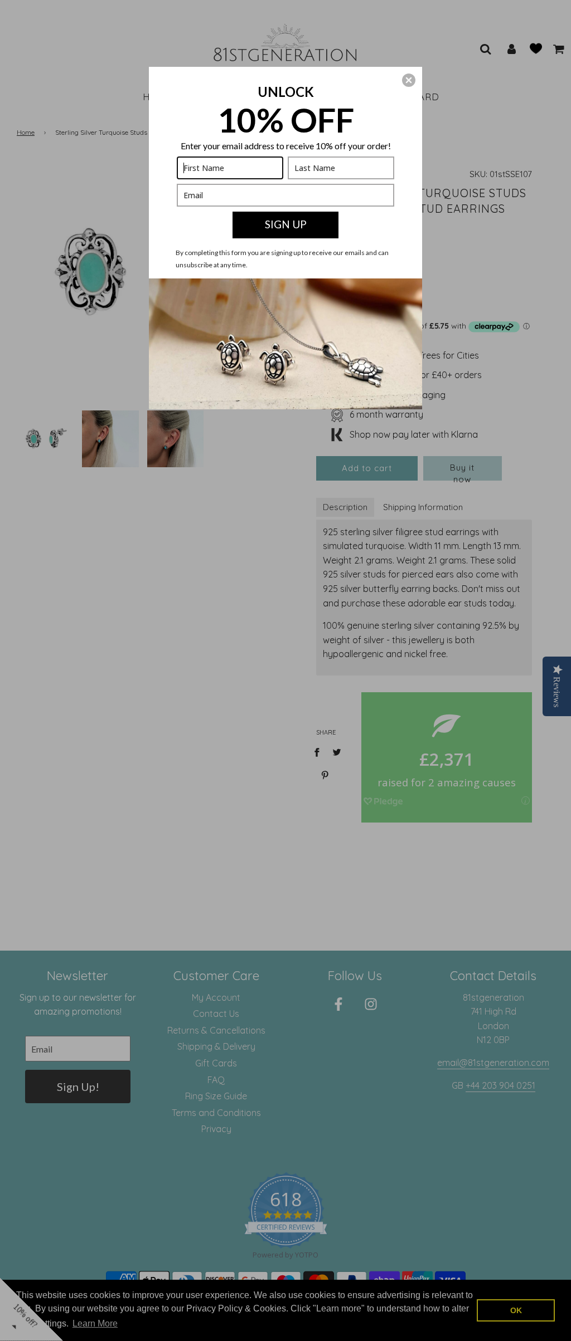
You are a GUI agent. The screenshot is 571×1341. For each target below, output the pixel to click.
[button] (408, 80)
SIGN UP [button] (286, 224)
